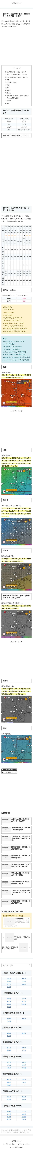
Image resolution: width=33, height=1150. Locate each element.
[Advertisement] (16, 46)
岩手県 (9, 984)
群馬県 (9, 1004)
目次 (14, 68)
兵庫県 (24, 1062)
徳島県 (9, 1097)
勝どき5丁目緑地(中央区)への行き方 (15, 72)
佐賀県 (9, 1114)
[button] (29, 965)
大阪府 (9, 1068)
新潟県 (9, 1018)
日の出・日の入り (12, 82)
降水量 (9, 90)
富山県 (9, 1033)
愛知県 (24, 1047)
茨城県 (9, 998)
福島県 (24, 984)
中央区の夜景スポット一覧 (10, 772)
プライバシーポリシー (24, 1144)
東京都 (24, 1001)
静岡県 (9, 1050)
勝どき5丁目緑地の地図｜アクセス (17, 74)
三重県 (24, 1050)
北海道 (9, 978)
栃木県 (9, 1001)
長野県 (24, 1018)
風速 (8, 103)
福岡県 (9, 1111)
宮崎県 (24, 1114)
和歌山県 (24, 1068)
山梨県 (9, 1021)
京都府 (9, 1065)
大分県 (24, 1111)
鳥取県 (9, 1079)
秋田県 (24, 978)
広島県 (24, 1079)
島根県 (9, 1082)
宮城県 (9, 987)
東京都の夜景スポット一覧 (10, 769)
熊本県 (9, 1119)
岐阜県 (9, 1047)
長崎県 (9, 1117)
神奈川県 (24, 1004)
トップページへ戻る (8, 1144)
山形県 (24, 981)
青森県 (9, 981)
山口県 (24, 1082)
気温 (8, 85)
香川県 (9, 1099)
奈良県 (24, 1065)
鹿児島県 (24, 1117)
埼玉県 (9, 1007)
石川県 (9, 1036)
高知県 (24, 1099)
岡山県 (9, 1085)
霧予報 (9, 100)
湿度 (8, 87)
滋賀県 (9, 1062)
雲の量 (9, 93)
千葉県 (24, 998)
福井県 (24, 1033)
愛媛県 (24, 1097)
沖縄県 (24, 1119)
